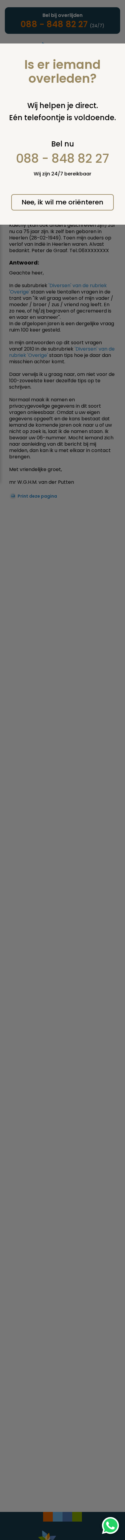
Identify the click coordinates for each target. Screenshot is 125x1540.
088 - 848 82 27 (62, 158)
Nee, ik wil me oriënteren (62, 202)
